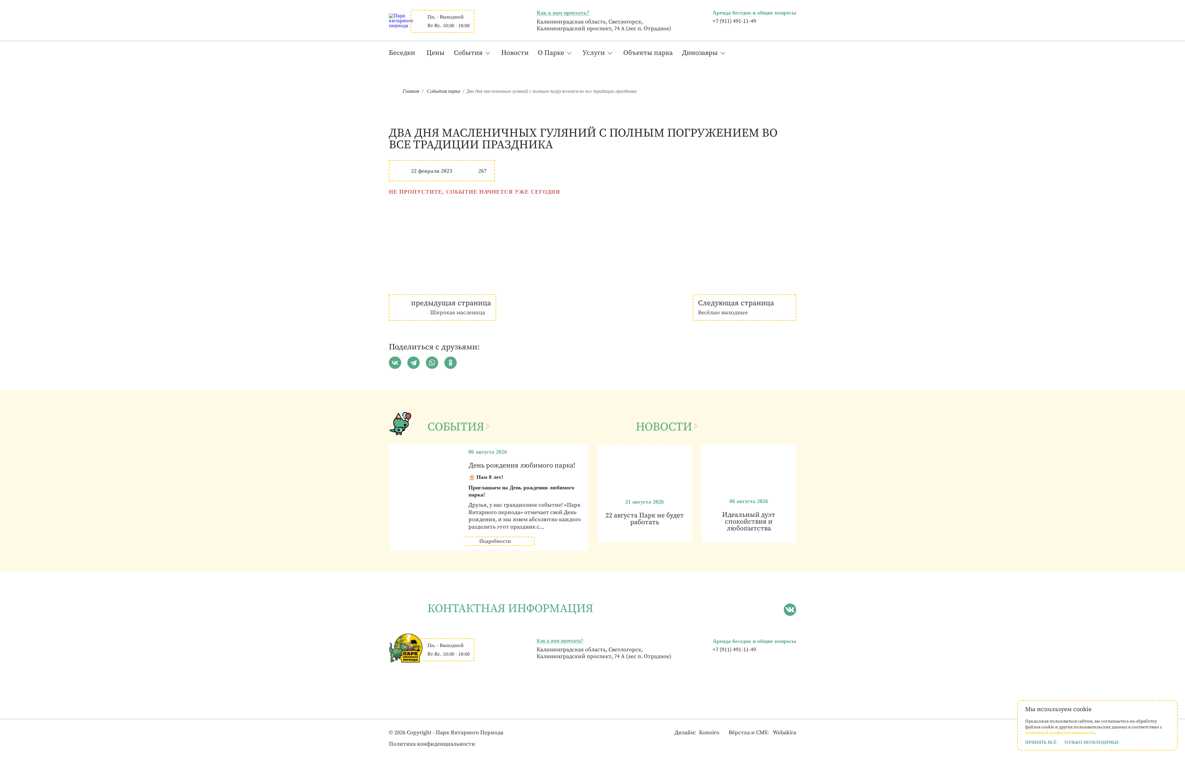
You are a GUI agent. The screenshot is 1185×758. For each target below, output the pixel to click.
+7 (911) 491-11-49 (734, 21)
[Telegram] (413, 362)
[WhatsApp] (432, 362)
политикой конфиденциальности (1060, 732)
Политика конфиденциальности (432, 744)
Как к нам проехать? (563, 12)
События (468, 53)
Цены (435, 53)
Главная (411, 91)
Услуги (594, 53)
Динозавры (700, 53)
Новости (515, 53)
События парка (443, 91)
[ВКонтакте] (395, 362)
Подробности (495, 541)
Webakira (784, 732)
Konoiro (709, 732)
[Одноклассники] (450, 362)
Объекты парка (648, 53)
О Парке (551, 53)
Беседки (402, 53)
